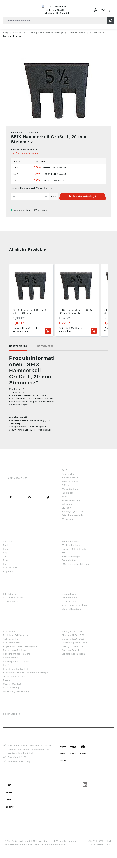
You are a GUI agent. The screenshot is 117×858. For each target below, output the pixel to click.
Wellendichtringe (70, 489)
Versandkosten (69, 594)
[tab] (18, 347)
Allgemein (8, 571)
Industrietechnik (70, 477)
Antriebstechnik (70, 481)
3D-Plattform (9, 594)
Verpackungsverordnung (16, 691)
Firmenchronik (10, 657)
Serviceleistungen (71, 556)
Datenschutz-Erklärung (15, 650)
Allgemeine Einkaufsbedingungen (20, 646)
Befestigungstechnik (72, 515)
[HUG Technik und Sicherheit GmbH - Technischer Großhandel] (56, 10)
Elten (6, 560)
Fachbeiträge (69, 560)
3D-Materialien (11, 601)
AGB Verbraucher (12, 642)
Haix (5, 564)
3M (4, 556)
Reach (6, 680)
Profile (65, 496)
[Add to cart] (48, 331)
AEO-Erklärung (11, 687)
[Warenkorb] (110, 10)
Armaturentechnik (71, 500)
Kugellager (67, 493)
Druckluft (66, 508)
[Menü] (6, 10)
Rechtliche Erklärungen (15, 635)
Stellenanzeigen (11, 714)
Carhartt (7, 541)
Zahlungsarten (69, 597)
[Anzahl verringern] (14, 196)
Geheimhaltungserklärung (16, 654)
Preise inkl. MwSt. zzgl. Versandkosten (31, 188)
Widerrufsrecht (69, 601)
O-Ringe (66, 485)
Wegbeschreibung (71, 545)
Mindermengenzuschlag (74, 605)
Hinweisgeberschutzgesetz (17, 661)
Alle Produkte (10, 568)
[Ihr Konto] (95, 10)
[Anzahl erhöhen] (46, 196)
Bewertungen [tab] (45, 345)
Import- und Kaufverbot (15, 669)
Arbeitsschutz (69, 474)
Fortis (6, 545)
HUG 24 (66, 552)
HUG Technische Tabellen (75, 564)
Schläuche (67, 504)
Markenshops (12, 537)
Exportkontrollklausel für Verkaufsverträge (25, 672)
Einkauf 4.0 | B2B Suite (74, 549)
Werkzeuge (67, 519)
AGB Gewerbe (10, 639)
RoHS (6, 665)
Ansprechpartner (70, 541)
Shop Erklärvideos (71, 609)
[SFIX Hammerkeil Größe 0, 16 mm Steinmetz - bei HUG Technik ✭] (58, 91)
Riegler (7, 549)
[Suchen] (110, 20)
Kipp (5, 552)
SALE (64, 470)
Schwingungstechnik (72, 511)
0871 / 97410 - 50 (17, 478)
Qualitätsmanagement (14, 676)
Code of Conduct (12, 684)
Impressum (9, 631)
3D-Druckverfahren (13, 597)
